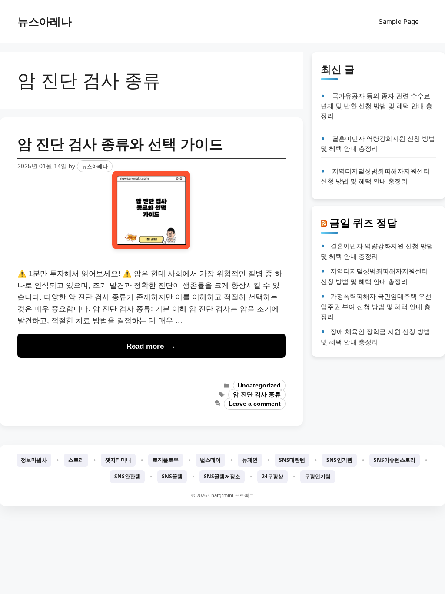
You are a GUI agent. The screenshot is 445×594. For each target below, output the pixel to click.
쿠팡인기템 (318, 476)
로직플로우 (166, 460)
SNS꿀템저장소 (222, 476)
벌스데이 (210, 460)
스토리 (76, 460)
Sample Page (399, 21)
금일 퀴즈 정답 (363, 222)
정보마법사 (34, 460)
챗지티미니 (118, 460)
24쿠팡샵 (272, 476)
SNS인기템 (339, 460)
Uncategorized (259, 385)
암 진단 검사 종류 (257, 394)
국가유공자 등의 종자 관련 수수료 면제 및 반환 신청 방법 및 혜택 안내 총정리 (376, 106)
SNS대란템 (292, 460)
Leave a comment (255, 403)
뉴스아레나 (44, 21)
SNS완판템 (127, 476)
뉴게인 (250, 460)
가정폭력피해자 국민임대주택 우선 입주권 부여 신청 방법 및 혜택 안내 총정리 (376, 306)
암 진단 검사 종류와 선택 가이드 (120, 144)
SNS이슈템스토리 (394, 460)
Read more (145, 346)
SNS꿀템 (172, 476)
